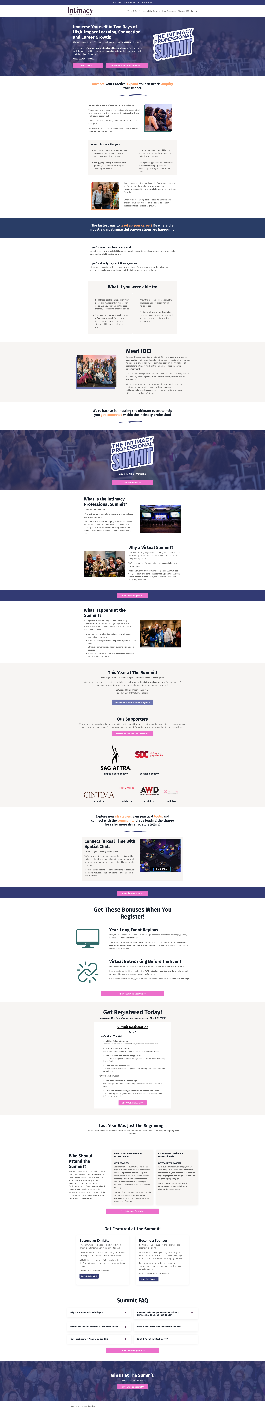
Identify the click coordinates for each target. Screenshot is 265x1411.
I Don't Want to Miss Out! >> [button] (132, 994)
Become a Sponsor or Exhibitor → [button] (127, 65)
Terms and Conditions (88, 1406)
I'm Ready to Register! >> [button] (132, 595)
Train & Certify (134, 11)
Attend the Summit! (151, 11)
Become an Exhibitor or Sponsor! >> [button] (133, 733)
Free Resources (169, 11)
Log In (194, 11)
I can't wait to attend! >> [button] (133, 1387)
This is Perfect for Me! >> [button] (132, 1211)
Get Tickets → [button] (88, 65)
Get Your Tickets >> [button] (132, 483)
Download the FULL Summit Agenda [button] (132, 702)
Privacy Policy (74, 1406)
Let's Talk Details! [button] (89, 1276)
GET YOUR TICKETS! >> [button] (132, 1103)
